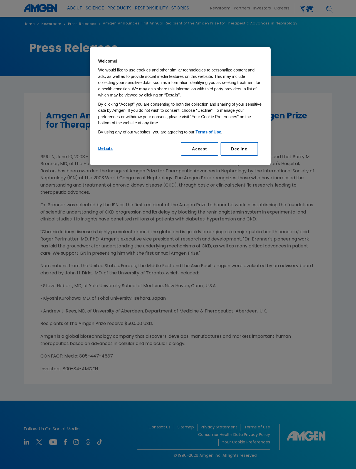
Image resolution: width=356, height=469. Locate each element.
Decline (239, 149)
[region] (180, 106)
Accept (199, 149)
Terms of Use (208, 132)
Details (105, 148)
